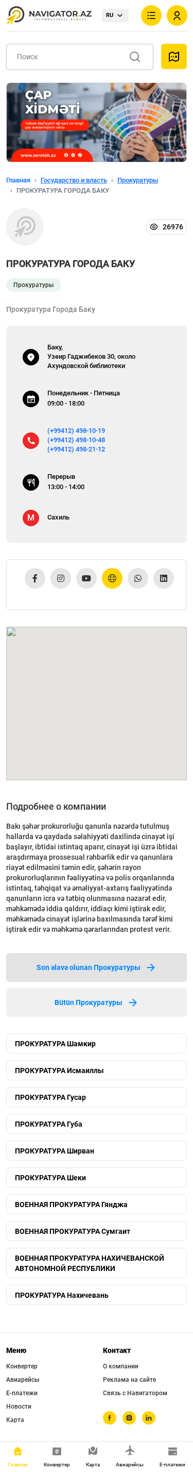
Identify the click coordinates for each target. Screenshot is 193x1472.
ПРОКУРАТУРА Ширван (54, 1151)
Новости (18, 1406)
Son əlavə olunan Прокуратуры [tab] (89, 967)
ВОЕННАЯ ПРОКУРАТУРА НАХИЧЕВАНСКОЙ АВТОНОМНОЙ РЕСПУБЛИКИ (89, 1263)
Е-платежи (22, 1393)
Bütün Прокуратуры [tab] (88, 1002)
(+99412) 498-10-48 (76, 440)
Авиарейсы (23, 1379)
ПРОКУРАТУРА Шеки (50, 1178)
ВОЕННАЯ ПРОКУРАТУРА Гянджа (71, 1204)
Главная (18, 180)
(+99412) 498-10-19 (76, 430)
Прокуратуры (137, 180)
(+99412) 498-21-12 (76, 449)
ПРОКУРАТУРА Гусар (50, 1097)
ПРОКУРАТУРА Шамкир (55, 1044)
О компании (120, 1366)
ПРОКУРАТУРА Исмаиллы (59, 1070)
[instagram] (129, 1418)
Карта (15, 1420)
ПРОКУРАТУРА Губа (48, 1124)
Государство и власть (74, 180)
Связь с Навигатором (135, 1393)
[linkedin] (148, 1418)
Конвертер (22, 1366)
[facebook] (109, 1418)
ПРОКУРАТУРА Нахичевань (62, 1295)
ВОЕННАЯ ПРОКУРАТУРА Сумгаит (72, 1231)
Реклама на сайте (129, 1379)
